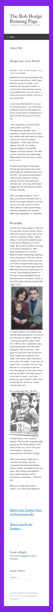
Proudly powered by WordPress (23, 592)
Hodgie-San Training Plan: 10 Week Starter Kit (26, 512)
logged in (25, 555)
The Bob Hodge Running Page (26, 18)
